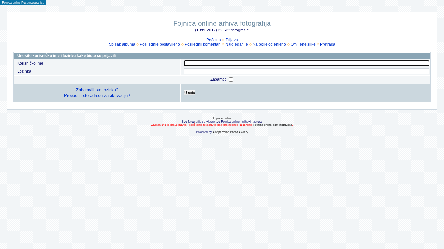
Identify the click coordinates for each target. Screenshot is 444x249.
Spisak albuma (122, 44)
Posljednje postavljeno (160, 44)
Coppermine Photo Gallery (230, 132)
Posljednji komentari (203, 44)
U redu (189, 93)
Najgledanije (236, 44)
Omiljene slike (303, 44)
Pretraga (327, 44)
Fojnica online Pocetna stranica (23, 2)
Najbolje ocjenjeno (269, 44)
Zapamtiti (219, 79)
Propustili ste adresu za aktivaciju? (97, 95)
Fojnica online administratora (272, 124)
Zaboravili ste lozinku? (97, 90)
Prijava (232, 40)
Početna (213, 40)
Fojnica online (222, 118)
